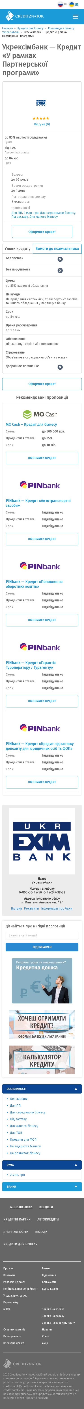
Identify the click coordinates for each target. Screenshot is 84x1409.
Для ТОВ (16, 1133)
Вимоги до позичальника (57, 248)
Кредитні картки (17, 1219)
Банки (46, 1268)
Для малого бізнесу (44, 217)
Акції (45, 1343)
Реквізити (31, 908)
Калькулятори (12, 1336)
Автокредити (48, 1219)
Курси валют (50, 1288)
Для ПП (16, 213)
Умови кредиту (17, 248)
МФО (6, 1309)
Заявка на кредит (53, 1309)
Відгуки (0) (42, 124)
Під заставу (19, 217)
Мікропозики (21, 1207)
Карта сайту (10, 1302)
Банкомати (49, 1282)
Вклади (41, 1232)
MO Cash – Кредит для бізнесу (31, 424)
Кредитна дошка (13, 1343)
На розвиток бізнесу (25, 1153)
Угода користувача (15, 1295)
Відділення (49, 1275)
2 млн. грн (31, 213)
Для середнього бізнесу (57, 213)
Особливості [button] (16, 1089)
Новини (47, 1329)
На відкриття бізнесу (25, 1146)
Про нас (8, 1268)
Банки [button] (11, 1186)
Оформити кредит (42, 232)
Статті (45, 1336)
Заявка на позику (53, 1316)
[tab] (42, 1089)
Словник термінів (14, 1329)
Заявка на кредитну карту (58, 1322)
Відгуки (16, 908)
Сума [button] (10, 1165)
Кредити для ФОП (23, 1140)
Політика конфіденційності (20, 1288)
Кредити (46, 1207)
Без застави (19, 1099)
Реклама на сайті (14, 1282)
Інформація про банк (56, 908)
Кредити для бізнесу (20, 1244)
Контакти (9, 1275)
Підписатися (42, 947)
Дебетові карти (15, 1232)
